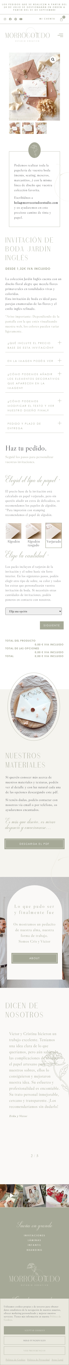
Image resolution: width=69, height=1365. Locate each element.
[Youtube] (21, 19)
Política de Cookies (15, 1359)
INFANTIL (34, 1245)
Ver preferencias (34, 1350)
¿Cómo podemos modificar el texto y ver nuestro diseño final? (31, 406)
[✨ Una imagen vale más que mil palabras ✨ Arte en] (11, 1195)
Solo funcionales (34, 1340)
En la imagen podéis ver (31, 360)
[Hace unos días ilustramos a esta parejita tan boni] (34, 1195)
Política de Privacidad (38, 1359)
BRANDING (35, 1250)
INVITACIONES (34, 1235)
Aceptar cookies (34, 1330)
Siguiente (52, 625)
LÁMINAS (34, 1240)
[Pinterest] (15, 19)
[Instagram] (5, 19)
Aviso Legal (57, 1359)
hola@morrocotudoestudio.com (36, 203)
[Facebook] (10, 19)
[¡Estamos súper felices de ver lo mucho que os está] (57, 1195)
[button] (53, 59)
